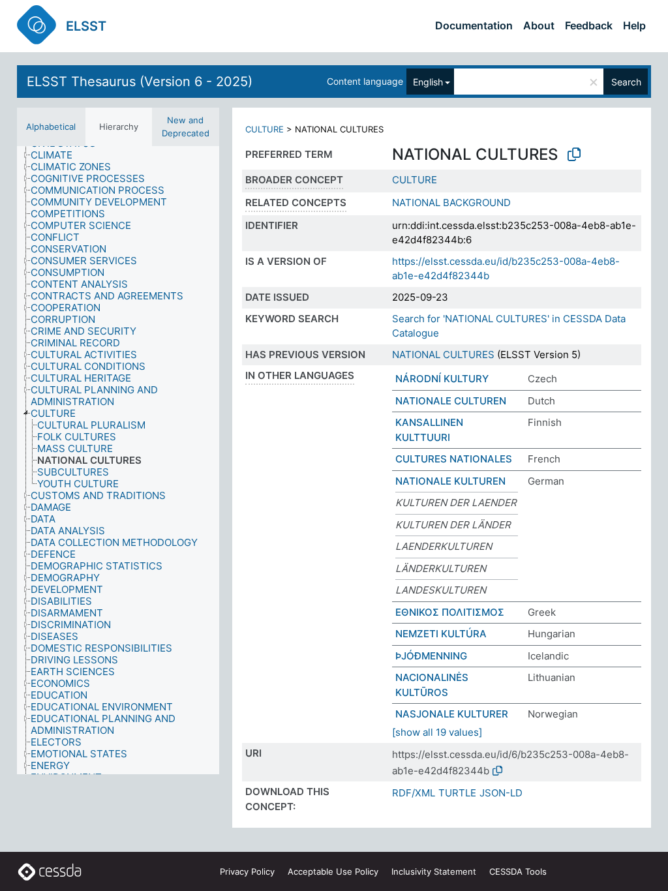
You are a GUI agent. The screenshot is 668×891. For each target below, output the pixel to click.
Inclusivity (433, 871)
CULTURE (264, 129)
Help (634, 25)
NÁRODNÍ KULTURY (442, 378)
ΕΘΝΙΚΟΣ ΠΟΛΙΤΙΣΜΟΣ (449, 612)
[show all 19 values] (437, 732)
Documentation (474, 25)
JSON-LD (501, 793)
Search (626, 81)
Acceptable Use (333, 871)
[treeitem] (57, 155)
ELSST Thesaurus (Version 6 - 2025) (139, 81)
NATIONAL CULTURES (443, 354)
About (538, 25)
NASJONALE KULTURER (451, 714)
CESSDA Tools (518, 871)
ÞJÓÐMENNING (431, 656)
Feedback (589, 25)
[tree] (118, 460)
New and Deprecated (185, 126)
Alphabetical (51, 126)
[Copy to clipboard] (574, 154)
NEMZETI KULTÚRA (441, 633)
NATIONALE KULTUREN (450, 481)
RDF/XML (413, 793)
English (428, 81)
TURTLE (457, 793)
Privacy (247, 871)
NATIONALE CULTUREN (450, 401)
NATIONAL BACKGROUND (451, 202)
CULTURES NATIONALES (453, 459)
